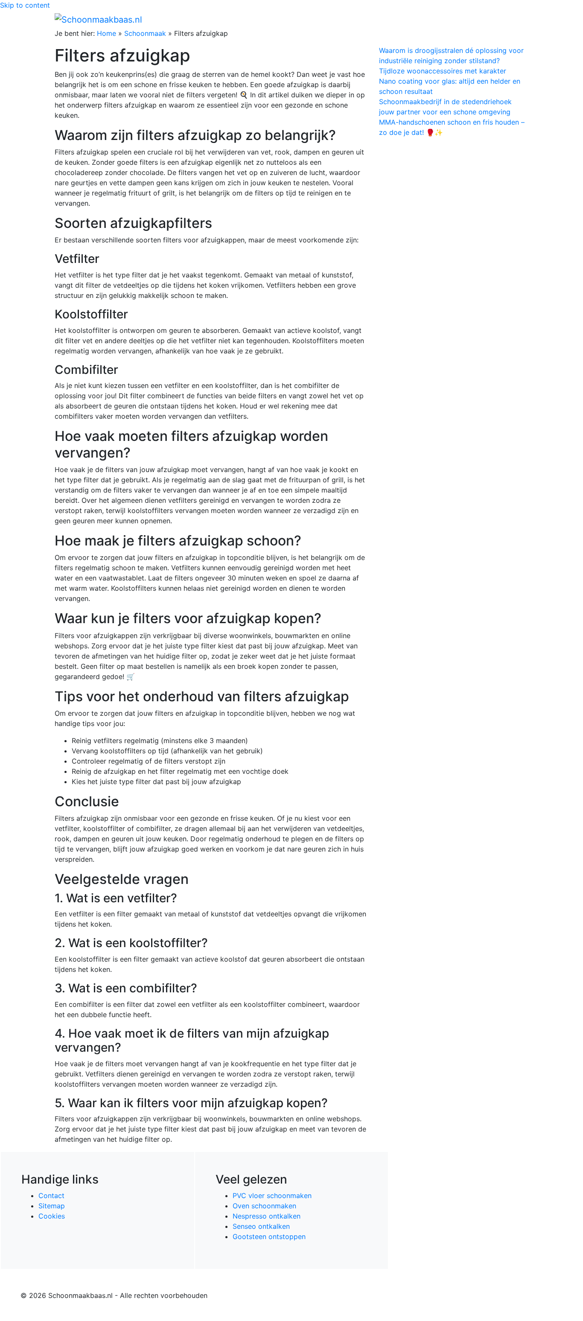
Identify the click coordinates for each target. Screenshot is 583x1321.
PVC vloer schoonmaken (272, 1195)
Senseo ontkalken (261, 1226)
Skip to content (25, 5)
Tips (518, 19)
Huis (399, 19)
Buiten (374, 19)
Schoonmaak (145, 33)
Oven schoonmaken (264, 1205)
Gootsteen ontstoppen (269, 1236)
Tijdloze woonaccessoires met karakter (442, 71)
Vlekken (491, 19)
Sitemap (51, 1205)
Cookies (51, 1216)
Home (347, 19)
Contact (51, 1195)
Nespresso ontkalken (266, 1216)
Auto (426, 19)
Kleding (454, 19)
